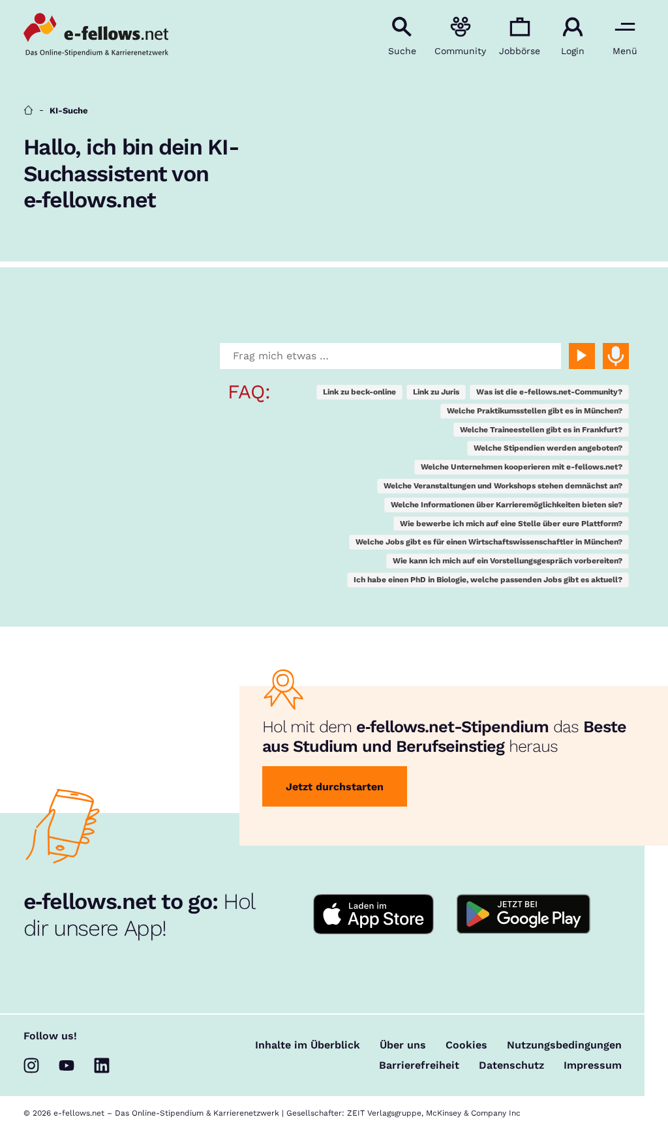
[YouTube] (66, 1065)
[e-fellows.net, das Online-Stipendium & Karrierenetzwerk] (95, 36)
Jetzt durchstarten (335, 787)
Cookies (466, 1045)
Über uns (403, 1045)
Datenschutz (511, 1065)
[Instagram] (31, 1065)
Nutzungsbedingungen (564, 1045)
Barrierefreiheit (419, 1065)
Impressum (593, 1065)
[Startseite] (28, 110)
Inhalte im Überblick (307, 1045)
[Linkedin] (101, 1065)
